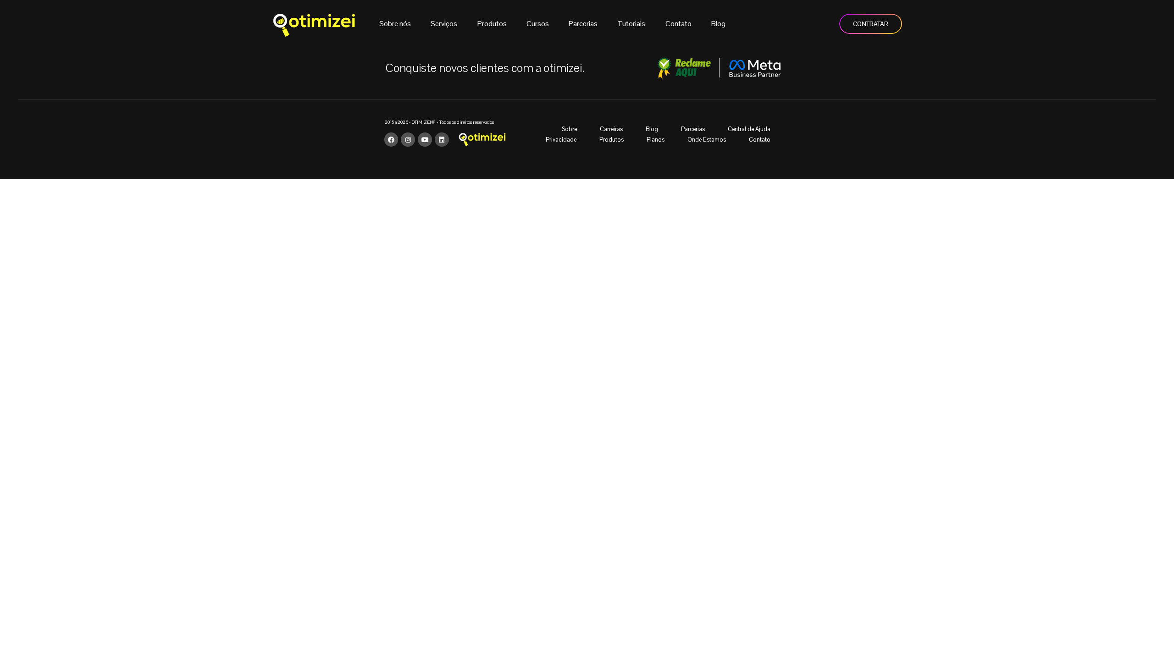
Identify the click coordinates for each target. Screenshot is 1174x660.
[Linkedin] (442, 139)
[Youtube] (425, 139)
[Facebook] (391, 139)
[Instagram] (408, 139)
